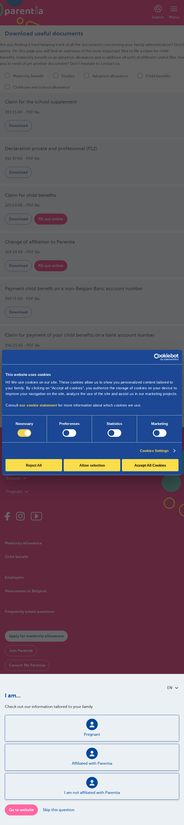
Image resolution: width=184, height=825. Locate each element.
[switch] (69, 433)
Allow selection (92, 465)
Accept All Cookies (150, 465)
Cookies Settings (154, 451)
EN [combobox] (169, 688)
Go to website (21, 810)
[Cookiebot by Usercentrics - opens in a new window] (157, 357)
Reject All (34, 465)
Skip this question (59, 810)
